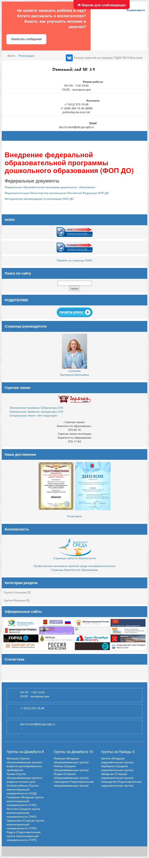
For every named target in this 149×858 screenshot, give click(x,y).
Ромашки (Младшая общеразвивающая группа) (71, 760)
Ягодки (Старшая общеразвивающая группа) (71, 776)
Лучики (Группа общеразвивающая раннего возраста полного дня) (24, 777)
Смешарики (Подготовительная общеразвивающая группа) (74, 783)
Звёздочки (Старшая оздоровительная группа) (117, 776)
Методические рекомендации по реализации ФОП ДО (39, 199)
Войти (11, 55)
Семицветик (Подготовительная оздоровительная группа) (121, 783)
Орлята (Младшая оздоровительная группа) (117, 760)
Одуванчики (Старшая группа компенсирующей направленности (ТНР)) (25, 824)
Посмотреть (74, 516)
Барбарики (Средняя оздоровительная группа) (117, 768)
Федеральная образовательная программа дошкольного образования (50, 187)
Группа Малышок (15, 600)
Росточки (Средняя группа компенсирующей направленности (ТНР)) (23, 812)
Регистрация (26, 55)
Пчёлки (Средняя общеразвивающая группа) (71, 768)
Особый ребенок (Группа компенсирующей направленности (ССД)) (23, 789)
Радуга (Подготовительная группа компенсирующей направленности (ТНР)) (24, 836)
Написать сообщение (26, 39)
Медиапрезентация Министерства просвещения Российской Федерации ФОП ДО (57, 193)
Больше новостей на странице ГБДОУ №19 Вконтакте (108, 57)
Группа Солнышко (15, 592)
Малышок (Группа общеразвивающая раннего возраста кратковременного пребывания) (24, 764)
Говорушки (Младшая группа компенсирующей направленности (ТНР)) (25, 801)
